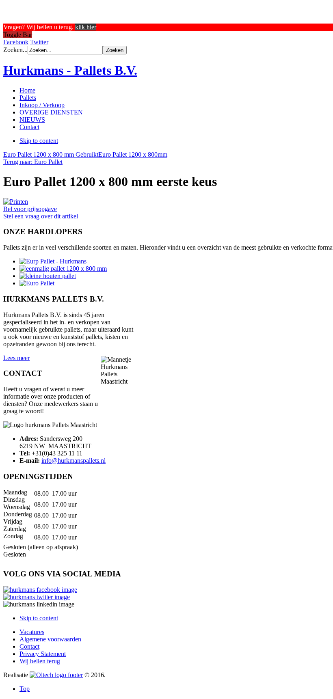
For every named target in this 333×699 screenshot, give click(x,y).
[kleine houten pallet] (47, 275)
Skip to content (38, 140)
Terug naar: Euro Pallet (33, 161)
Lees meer (16, 357)
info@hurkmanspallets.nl (73, 460)
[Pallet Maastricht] (52, 261)
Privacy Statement (42, 653)
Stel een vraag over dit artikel (40, 216)
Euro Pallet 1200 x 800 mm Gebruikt (50, 154)
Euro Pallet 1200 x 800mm (132, 154)
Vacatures (31, 631)
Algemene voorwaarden (50, 639)
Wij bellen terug (39, 661)
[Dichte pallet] (63, 268)
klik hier (85, 27)
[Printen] (15, 201)
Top (24, 688)
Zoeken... (15, 49)
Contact (29, 646)
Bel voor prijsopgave (30, 208)
